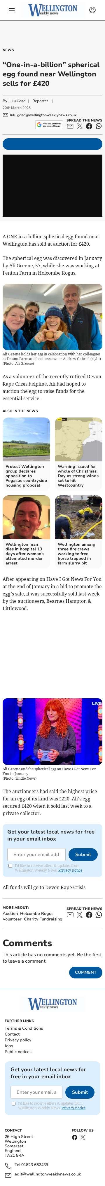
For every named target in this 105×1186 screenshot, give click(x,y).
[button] (12, 10)
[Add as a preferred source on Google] (49, 124)
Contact (12, 1034)
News (8, 50)
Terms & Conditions (24, 1028)
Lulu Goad (16, 101)
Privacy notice (70, 870)
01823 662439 (34, 1165)
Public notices (18, 1052)
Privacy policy (18, 1040)
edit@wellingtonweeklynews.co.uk (48, 1174)
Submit (83, 854)
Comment (86, 972)
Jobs (9, 1046)
